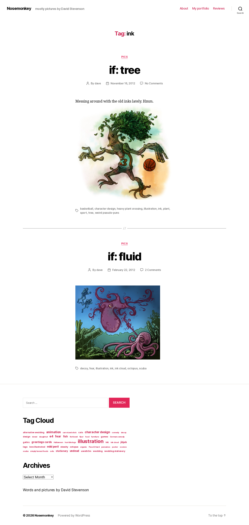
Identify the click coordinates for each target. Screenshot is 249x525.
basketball (86, 208)
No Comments (154, 83)
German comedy (117, 437)
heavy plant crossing (129, 208)
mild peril (52, 446)
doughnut (43, 437)
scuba (143, 368)
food (87, 437)
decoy (84, 368)
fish (65, 436)
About (184, 8)
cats (80, 432)
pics (124, 56)
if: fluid (124, 256)
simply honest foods (39, 451)
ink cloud (120, 368)
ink (160, 208)
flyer (81, 437)
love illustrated (37, 447)
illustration (150, 208)
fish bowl (74, 437)
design (26, 436)
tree (91, 212)
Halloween (58, 442)
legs (25, 447)
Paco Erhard (94, 447)
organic (83, 447)
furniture (95, 437)
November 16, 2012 (123, 83)
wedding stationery (114, 451)
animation (53, 432)
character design (105, 208)
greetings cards (42, 442)
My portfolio (200, 8)
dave (98, 83)
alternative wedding (33, 432)
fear (91, 368)
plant (166, 208)
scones (123, 447)
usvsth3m (86, 451)
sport (83, 212)
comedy (115, 432)
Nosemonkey (19, 8)
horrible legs (70, 442)
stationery (62, 450)
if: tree (124, 69)
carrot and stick (70, 432)
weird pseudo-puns (107, 212)
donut (34, 437)
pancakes (105, 447)
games (104, 436)
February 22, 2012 (123, 270)
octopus (132, 368)
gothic (26, 442)
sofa (52, 451)
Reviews (219, 8)
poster (115, 447)
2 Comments (153, 270)
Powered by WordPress (74, 515)
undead (74, 451)
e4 (51, 436)
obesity (64, 447)
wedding (97, 451)
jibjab (123, 442)
